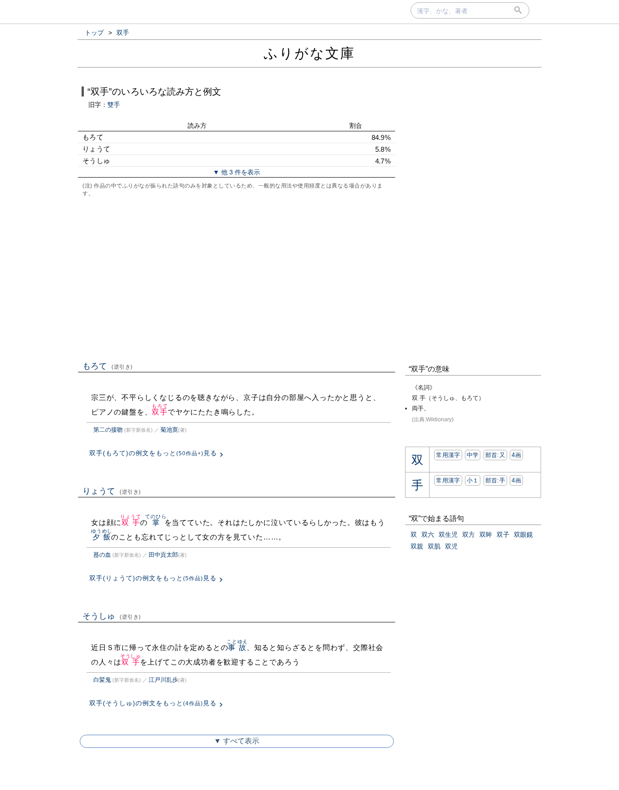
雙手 (113, 104)
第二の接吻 (108, 429)
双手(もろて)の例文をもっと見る (153, 453)
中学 (473, 455)
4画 (516, 455)
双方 (468, 534)
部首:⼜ (495, 455)
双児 (451, 546)
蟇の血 (102, 554)
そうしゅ (111, 616)
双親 (417, 546)
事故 (237, 647)
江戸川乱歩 (163, 679)
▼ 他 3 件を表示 (236, 172)
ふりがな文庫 (309, 53)
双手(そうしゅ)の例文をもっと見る (153, 703)
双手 (160, 412)
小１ (473, 480)
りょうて (111, 491)
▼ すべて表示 (236, 741)
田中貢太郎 (163, 554)
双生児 (448, 534)
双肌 (434, 546)
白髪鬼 (102, 679)
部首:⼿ (495, 480)
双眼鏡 (523, 534)
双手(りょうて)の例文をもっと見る (153, 578)
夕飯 (101, 537)
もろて (107, 366)
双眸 (485, 534)
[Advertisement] (236, 278)
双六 (427, 534)
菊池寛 (169, 429)
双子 (503, 534)
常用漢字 (448, 455)
